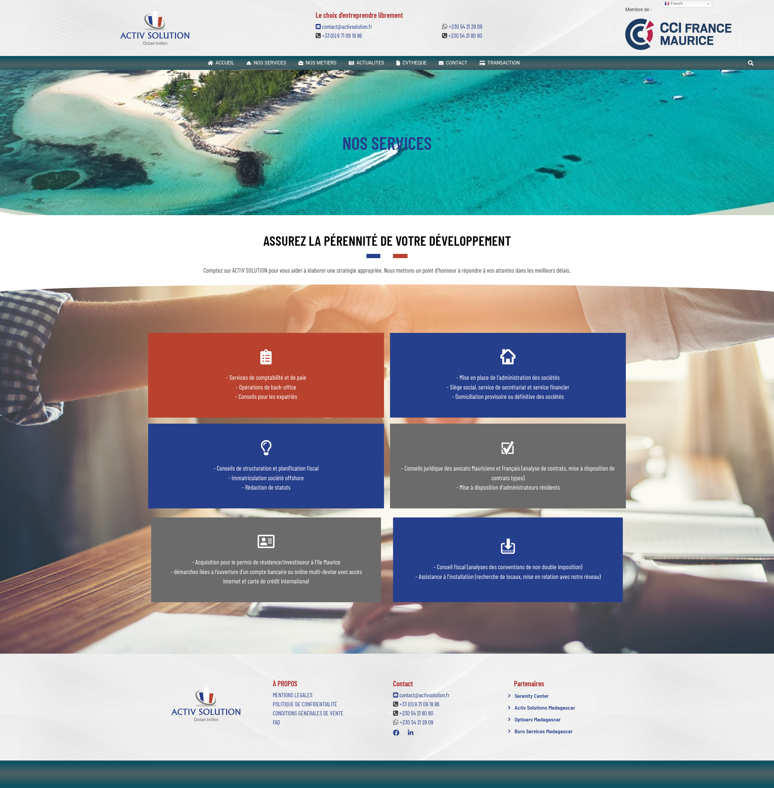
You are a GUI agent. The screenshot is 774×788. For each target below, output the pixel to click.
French (676, 3)
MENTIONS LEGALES (292, 694)
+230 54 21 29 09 (465, 26)
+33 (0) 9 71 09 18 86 (342, 35)
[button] (751, 63)
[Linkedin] (410, 733)
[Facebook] (396, 733)
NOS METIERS (320, 63)
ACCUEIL (223, 63)
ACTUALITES (369, 63)
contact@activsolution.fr (346, 26)
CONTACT (455, 63)
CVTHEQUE (413, 63)
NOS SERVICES (268, 63)
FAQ (276, 722)
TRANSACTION (502, 63)
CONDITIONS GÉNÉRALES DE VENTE (308, 713)
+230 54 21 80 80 (465, 35)
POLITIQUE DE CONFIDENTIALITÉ (305, 704)
